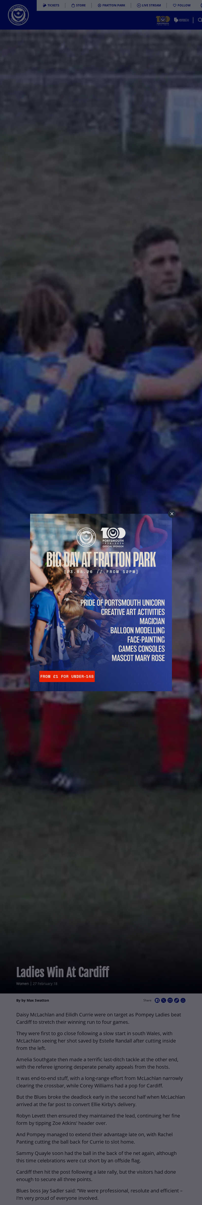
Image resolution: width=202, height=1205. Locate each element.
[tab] (172, 514)
